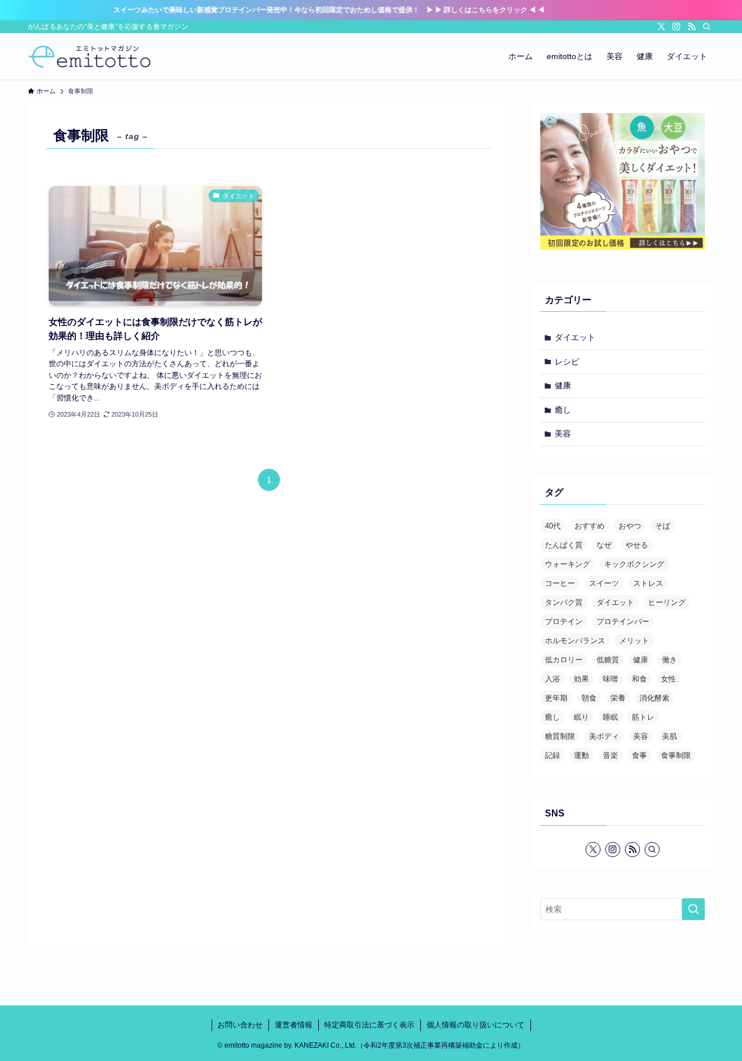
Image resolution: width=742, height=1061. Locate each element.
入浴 (552, 678)
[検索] (706, 26)
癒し (563, 409)
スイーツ (604, 583)
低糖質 (607, 659)
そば (662, 526)
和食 (639, 678)
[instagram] (676, 26)
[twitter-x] (661, 26)
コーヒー (560, 583)
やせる (636, 545)
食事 (639, 755)
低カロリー (564, 659)
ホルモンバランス (575, 640)
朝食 (588, 698)
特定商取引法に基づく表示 (369, 1024)
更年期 (556, 698)
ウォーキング (567, 564)
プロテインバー (622, 621)
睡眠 (610, 717)
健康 (563, 385)
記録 (552, 755)
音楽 (610, 755)
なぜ (604, 545)
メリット (634, 640)
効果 (581, 678)
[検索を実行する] (693, 909)
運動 (581, 755)
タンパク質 (564, 602)
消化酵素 (654, 698)
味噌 (610, 678)
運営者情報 (293, 1024)
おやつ (630, 526)
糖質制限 (560, 736)
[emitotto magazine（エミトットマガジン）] (90, 56)
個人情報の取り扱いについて (476, 1024)
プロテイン (564, 621)
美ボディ (604, 736)
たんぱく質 (564, 545)
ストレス (648, 583)
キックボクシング (634, 564)
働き (669, 659)
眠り (581, 717)
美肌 (669, 736)
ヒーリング (667, 602)
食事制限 (676, 755)
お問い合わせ (240, 1024)
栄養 (617, 698)
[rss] (691, 26)
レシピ (567, 361)
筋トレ (643, 717)
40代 (553, 526)
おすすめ (589, 526)
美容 (563, 433)
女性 (668, 678)
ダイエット (575, 337)
